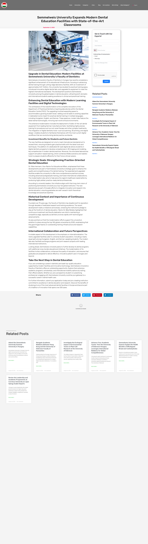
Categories (85, 5)
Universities (77, 5)
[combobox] (95, 50)
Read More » (95, 107)
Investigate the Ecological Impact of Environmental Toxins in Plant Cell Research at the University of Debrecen (105, 123)
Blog (99, 5)
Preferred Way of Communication (102, 54)
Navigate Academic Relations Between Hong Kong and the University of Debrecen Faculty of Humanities (105, 112)
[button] (76, 295)
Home (70, 5)
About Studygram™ (125, 5)
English (135, 5)
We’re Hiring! (115, 5)
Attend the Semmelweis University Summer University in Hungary (17, 345)
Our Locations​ (106, 5)
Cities (93, 5)
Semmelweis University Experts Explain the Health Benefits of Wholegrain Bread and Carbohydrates (105, 147)
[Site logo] (4, 5)
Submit (106, 81)
